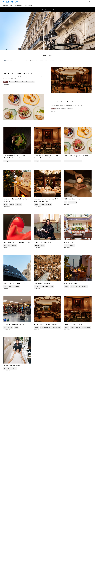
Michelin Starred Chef (19, 81)
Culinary (6, 81)
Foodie (58, 108)
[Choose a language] (90, 2)
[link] (68, 60)
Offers (11, 5)
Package (11, 81)
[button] (8, 60)
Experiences (70, 108)
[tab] (44, 56)
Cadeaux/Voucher (30, 81)
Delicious (63, 108)
